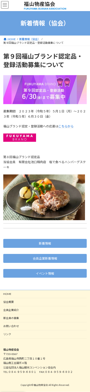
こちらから (66, 126)
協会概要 (8, 302)
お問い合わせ (11, 326)
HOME (7, 294)
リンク (7, 334)
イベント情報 (45, 273)
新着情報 (45, 243)
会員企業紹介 (11, 310)
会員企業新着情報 (45, 258)
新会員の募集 (11, 318)
